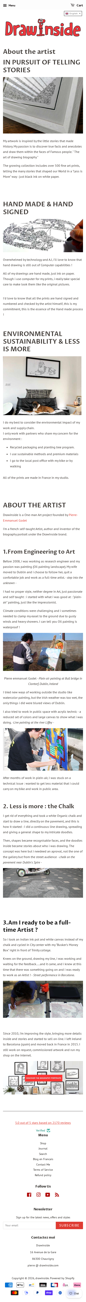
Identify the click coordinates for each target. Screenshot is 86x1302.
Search (43, 1154)
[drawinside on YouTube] (47, 1195)
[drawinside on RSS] (57, 1195)
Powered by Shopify (62, 1278)
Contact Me (43, 1164)
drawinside (42, 1278)
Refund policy (43, 1175)
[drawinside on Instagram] (38, 1195)
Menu (11, 5)
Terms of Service (43, 1169)
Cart (79, 5)
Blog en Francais (43, 1159)
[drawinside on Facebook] (29, 1195)
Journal (43, 1148)
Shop (43, 1143)
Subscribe (69, 1225)
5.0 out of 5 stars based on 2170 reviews (43, 1123)
